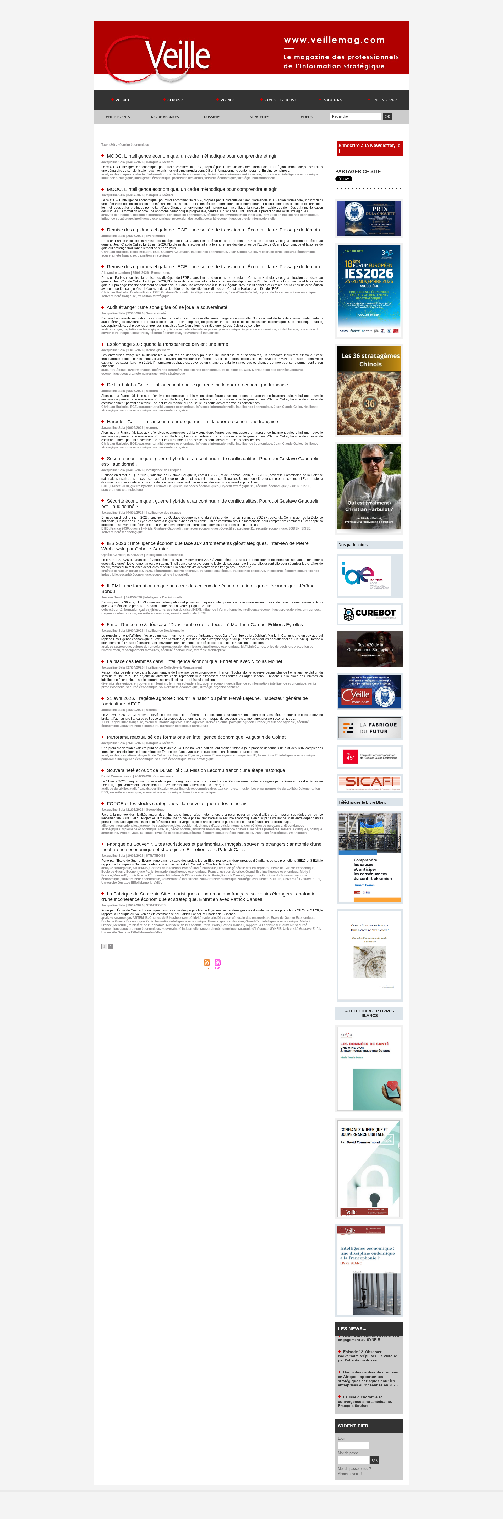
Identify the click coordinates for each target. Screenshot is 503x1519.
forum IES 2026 (140, 571)
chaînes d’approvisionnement (221, 825)
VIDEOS (307, 117)
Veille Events (118, 117)
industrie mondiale (206, 829)
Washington (298, 833)
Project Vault (129, 833)
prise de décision (279, 646)
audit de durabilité (114, 789)
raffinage (147, 833)
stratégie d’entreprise (210, 650)
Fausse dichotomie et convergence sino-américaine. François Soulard (365, 1372)
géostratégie (163, 571)
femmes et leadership (185, 683)
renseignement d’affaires (140, 650)
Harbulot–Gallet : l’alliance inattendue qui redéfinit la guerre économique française (192, 421)
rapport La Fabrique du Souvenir (269, 875)
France (213, 871)
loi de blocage (288, 329)
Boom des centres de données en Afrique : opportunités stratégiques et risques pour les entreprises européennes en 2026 (368, 1349)
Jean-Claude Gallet (243, 252)
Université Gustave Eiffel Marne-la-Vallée (131, 882)
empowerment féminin (150, 683)
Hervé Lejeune (217, 722)
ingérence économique (259, 329)
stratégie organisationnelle (219, 687)
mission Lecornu (251, 789)
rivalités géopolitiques (171, 833)
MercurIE (120, 875)
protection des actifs (187, 178)
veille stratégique (172, 373)
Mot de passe (348, 1453)
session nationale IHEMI (188, 613)
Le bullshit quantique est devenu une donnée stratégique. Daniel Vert (367, 1413)
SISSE (305, 486)
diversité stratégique (116, 683)
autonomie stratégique (156, 825)
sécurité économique (220, 178)
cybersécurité (111, 609)
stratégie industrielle (237, 833)
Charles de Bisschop (165, 868)
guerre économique (179, 407)
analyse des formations (118, 755)
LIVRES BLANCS (384, 100)
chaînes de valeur (114, 571)
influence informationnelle (215, 407)
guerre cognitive (186, 571)
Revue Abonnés (165, 117)
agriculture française (127, 722)
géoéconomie (181, 829)
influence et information (251, 683)
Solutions (332, 100)
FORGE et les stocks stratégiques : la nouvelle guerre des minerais (177, 803)
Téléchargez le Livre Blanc (362, 802)
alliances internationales (119, 825)
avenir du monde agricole (163, 722)
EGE (156, 252)
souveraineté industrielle (201, 333)
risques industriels (134, 333)
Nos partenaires (353, 544)
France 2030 (119, 486)
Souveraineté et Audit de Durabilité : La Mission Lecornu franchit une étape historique (196, 770)
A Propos (175, 100)
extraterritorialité (151, 407)
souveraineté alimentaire (139, 726)
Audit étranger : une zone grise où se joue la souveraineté (167, 307)
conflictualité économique (186, 174)
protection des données (272, 370)
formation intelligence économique (180, 871)
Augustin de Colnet (152, 755)
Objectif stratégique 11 (237, 486)
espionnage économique (222, 329)
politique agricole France (247, 722)
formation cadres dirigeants (144, 609)
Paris (216, 875)
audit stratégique (114, 370)
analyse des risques (116, 174)
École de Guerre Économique (292, 868)
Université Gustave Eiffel (301, 879)
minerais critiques (294, 829)
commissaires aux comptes (216, 789)
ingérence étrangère (167, 370)
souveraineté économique (178, 687)
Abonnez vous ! (350, 1474)
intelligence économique (152, 178)
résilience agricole (281, 722)
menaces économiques (201, 486)
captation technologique (141, 329)
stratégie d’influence (253, 879)
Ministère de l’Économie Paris (188, 875)
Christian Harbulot (115, 252)
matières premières (265, 829)
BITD (105, 486)
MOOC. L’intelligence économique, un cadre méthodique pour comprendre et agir (192, 156)
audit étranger (111, 329)
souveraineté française (118, 255)
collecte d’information (149, 174)
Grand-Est (253, 871)
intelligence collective (249, 571)
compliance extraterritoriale (182, 329)
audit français (139, 789)
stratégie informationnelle (256, 178)
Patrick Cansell (232, 875)
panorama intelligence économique (127, 759)
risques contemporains (118, 613)
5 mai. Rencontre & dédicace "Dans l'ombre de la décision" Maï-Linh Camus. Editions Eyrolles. (205, 624)
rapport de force (271, 252)
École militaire (140, 252)
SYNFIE (275, 879)
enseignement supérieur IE (236, 755)
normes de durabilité (280, 789)
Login (342, 1438)
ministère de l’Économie (147, 875)
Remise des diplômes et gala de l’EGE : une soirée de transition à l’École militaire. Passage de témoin (213, 229)
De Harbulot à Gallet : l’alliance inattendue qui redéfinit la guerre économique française (197, 384)
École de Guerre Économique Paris (127, 871)
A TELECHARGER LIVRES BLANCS (369, 1013)
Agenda (227, 100)
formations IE (268, 755)
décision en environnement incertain (234, 174)
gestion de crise (179, 609)
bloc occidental (185, 825)
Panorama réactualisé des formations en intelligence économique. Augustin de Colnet (196, 737)
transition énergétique (199, 792)
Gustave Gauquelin (175, 252)
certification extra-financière (172, 789)
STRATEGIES (259, 117)
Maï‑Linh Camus (253, 646)
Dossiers (212, 117)
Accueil (123, 100)
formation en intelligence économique (290, 174)
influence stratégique (117, 178)
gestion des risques (187, 646)
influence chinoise (234, 829)
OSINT (248, 370)
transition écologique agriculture (184, 726)
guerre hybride (141, 486)
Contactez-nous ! (280, 100)
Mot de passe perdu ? (354, 1469)
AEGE (105, 722)
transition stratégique (154, 255)
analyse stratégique (116, 646)
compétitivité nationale (199, 868)
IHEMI (196, 609)
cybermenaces (139, 370)
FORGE (163, 829)
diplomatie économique (139, 829)
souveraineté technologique (122, 490)
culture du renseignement (152, 646)
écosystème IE (203, 755)
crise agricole (194, 722)
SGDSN (294, 486)
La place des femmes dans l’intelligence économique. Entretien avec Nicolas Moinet (194, 661)
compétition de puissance (263, 825)
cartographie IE (179, 755)
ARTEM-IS (140, 868)
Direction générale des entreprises (243, 868)
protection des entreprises (300, 609)
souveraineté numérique (139, 373)
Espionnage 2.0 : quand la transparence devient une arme (167, 344)
